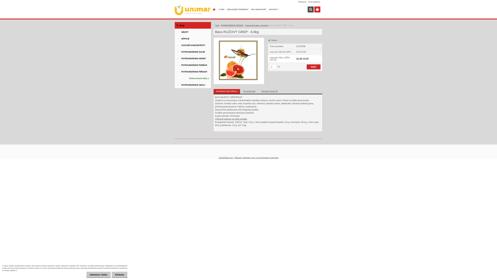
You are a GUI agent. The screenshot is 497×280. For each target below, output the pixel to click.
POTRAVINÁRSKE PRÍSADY (232, 25)
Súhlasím (119, 275)
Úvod (217, 25)
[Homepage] (214, 9)
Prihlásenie (302, 2)
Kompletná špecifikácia (226, 91)
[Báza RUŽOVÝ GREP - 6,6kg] (239, 39)
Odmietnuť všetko (98, 275)
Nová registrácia (314, 2)
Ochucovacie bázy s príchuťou (256, 25)
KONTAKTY (273, 9)
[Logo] (192, 9)
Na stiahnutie (249, 91)
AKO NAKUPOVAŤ (258, 9)
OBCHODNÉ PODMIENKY (237, 9)
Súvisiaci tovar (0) (269, 91)
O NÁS (221, 9)
